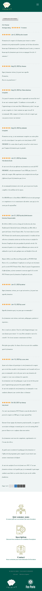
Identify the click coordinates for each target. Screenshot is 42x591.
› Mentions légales (24, 574)
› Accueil (15, 574)
